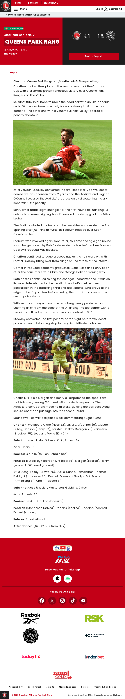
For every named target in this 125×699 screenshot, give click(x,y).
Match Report (93, 56)
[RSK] (94, 618)
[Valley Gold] (62, 674)
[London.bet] (94, 657)
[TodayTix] (30, 657)
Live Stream (51, 2)
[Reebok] (30, 618)
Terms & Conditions (105, 687)
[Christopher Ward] (94, 635)
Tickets (33, 2)
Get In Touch (34, 687)
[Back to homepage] (5, 6)
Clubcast (118, 695)
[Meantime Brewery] (30, 635)
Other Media (94, 695)
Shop (18, 2)
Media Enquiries (67, 687)
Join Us (50, 687)
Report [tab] (14, 72)
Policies (85, 687)
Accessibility (16, 687)
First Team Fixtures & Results (33, 15)
